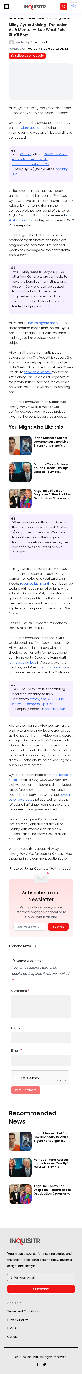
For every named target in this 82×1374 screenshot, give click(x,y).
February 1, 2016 (54, 709)
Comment (20, 990)
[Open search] (63, 6)
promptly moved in (52, 667)
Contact (12, 1337)
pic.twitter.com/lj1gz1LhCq (30, 164)
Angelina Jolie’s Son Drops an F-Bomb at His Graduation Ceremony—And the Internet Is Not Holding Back (53, 498)
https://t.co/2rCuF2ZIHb (47, 699)
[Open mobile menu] (6, 6)
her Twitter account (28, 127)
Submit (58, 927)
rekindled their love (23, 662)
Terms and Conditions (23, 1311)
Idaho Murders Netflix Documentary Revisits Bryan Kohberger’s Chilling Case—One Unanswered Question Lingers (51, 447)
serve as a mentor (38, 372)
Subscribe (41, 1289)
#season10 (39, 159)
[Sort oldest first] (36, 946)
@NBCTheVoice (56, 154)
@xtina (25, 154)
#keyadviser (21, 159)
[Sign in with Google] (73, 6)
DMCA (12, 1328)
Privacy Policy (17, 1320)
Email (16, 1050)
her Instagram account (46, 323)
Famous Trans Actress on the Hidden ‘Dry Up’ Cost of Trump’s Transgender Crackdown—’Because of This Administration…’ (53, 473)
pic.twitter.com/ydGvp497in (32, 704)
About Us (14, 1303)
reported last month (35, 583)
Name (17, 1027)
